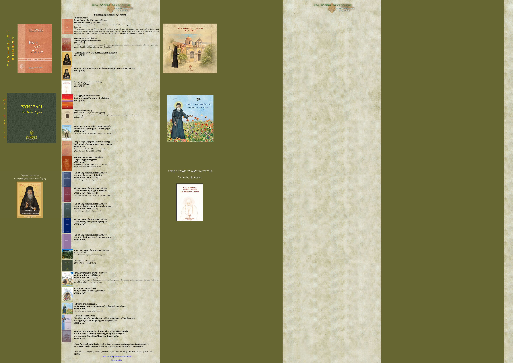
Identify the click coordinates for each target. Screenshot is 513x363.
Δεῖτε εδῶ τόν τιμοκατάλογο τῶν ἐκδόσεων (117, 357)
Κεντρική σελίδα (116, 360)
